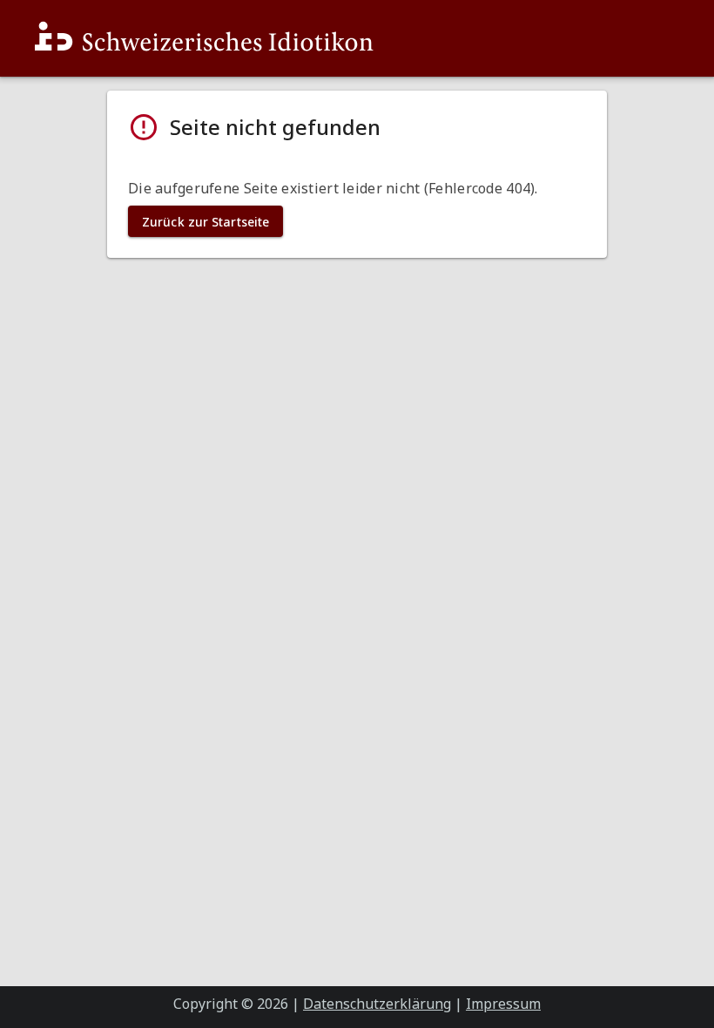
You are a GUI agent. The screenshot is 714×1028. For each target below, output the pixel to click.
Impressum (503, 1003)
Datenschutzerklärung (377, 1003)
